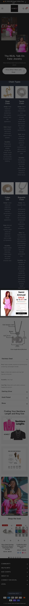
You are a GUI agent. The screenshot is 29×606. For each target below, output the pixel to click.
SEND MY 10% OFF (21, 313)
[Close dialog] (27, 291)
